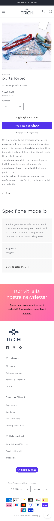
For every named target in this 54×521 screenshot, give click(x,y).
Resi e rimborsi (13, 418)
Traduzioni (11, 457)
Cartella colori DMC (16, 266)
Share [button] (8, 193)
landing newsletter (15, 425)
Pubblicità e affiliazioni (17, 444)
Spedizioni (11, 412)
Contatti (10, 386)
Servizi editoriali (14, 451)
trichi (22, 516)
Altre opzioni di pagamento (27, 133)
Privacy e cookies (14, 373)
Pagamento (11, 405)
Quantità (6, 100)
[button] (3, 11)
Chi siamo (10, 366)
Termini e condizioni (16, 379)
